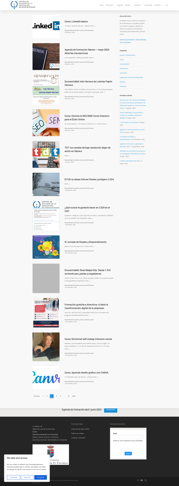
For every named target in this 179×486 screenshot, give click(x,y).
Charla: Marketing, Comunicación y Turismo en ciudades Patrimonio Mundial (131, 115)
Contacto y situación (78, 438)
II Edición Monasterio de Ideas (130, 161)
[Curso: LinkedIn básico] (46, 26)
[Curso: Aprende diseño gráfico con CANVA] (46, 377)
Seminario (123, 86)
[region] (27, 468)
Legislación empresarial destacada (131, 77)
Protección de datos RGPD (80, 429)
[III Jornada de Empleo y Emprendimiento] (46, 247)
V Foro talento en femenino (129, 122)
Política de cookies (77, 433)
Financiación (124, 68)
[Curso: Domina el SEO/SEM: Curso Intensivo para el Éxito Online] (46, 122)
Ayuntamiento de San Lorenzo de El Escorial (79, 30)
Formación (123, 73)
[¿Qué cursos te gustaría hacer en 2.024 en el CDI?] (46, 215)
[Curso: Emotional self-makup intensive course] (46, 346)
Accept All (40, 477)
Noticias (122, 82)
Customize (13, 477)
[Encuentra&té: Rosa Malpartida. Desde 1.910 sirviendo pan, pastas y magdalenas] (46, 278)
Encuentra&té (124, 64)
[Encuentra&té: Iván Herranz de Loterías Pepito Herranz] (46, 89)
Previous (37, 396)
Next (74, 396)
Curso (122, 60)
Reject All (27, 477)
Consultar (110, 409)
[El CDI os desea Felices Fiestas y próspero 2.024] (46, 184)
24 (68, 396)
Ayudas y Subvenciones (127, 55)
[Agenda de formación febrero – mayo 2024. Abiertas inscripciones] (46, 56)
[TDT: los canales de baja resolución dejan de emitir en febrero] (46, 154)
